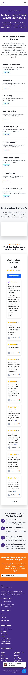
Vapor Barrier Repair (6, 643)
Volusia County (18, 660)
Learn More (6, 72)
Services (3, 617)
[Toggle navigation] (25, 3)
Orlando (3, 652)
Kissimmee (3, 660)
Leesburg (16, 657)
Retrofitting (4, 631)
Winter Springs (4, 658)
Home (8, 11)
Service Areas (5, 620)
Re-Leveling (4, 633)
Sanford (3, 653)
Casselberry (17, 653)
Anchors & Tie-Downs (6, 629)
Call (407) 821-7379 (11, 576)
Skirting (3, 636)
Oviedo (3, 657)
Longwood (17, 655)
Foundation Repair (5, 638)
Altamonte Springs (19, 652)
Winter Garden (18, 658)
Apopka (3, 655)
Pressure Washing (5, 641)
